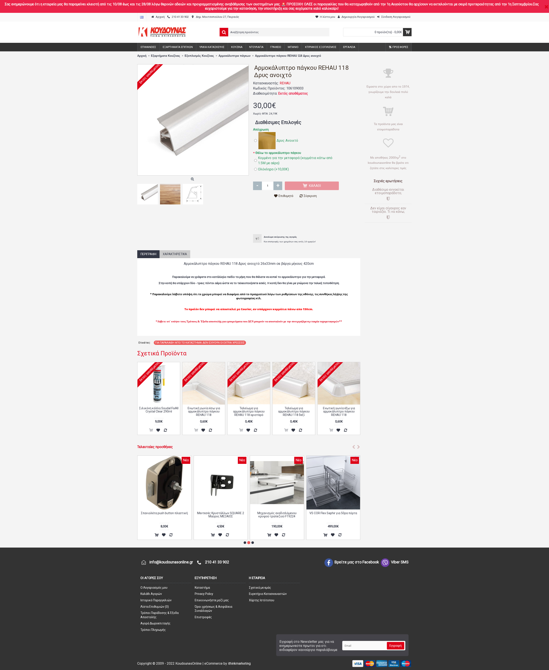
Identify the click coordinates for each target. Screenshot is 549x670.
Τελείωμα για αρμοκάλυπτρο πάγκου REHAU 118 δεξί (294, 411)
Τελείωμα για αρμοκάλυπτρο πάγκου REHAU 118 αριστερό (249, 411)
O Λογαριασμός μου (153, 587)
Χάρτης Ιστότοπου (261, 600)
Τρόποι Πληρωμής (153, 629)
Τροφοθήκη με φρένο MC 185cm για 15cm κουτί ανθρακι (277, 514)
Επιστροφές (203, 617)
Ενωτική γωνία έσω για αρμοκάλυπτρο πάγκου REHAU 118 (204, 411)
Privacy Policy (204, 594)
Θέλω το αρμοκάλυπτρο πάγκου (278, 153)
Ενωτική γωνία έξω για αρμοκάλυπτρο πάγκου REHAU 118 (339, 411)
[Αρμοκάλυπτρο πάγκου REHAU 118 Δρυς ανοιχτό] (193, 119)
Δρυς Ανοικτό (287, 140)
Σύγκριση (310, 196)
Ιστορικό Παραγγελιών (156, 600)
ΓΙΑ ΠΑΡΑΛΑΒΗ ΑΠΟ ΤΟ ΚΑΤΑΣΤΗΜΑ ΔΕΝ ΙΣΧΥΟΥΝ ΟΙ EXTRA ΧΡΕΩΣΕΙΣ (200, 342)
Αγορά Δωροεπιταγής (155, 623)
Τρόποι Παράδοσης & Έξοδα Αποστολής (159, 615)
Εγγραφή (395, 646)
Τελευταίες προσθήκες (155, 447)
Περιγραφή (148, 254)
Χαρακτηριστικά (175, 254)
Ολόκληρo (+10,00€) (273, 169)
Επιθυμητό (286, 196)
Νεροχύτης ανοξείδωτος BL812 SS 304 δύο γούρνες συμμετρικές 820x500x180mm (333, 516)
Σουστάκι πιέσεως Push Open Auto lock (164, 514)
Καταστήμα (202, 587)
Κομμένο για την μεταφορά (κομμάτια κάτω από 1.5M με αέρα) (295, 160)
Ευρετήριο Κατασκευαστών (268, 594)
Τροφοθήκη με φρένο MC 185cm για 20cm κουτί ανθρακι (220, 514)
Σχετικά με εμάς (260, 587)
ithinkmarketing (239, 663)
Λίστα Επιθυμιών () (154, 606)
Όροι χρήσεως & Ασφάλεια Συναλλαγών (213, 609)
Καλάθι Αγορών (151, 594)
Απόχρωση (261, 129)
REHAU (285, 83)
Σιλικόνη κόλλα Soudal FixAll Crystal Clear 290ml (158, 409)
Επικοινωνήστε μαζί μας (212, 600)
